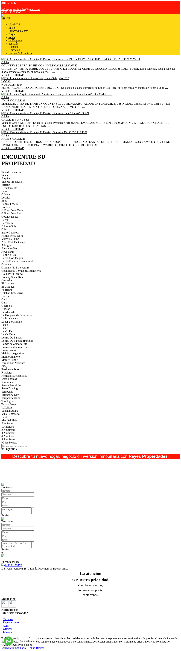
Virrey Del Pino (10, 238)
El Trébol (6, 289)
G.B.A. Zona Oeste (12, 210)
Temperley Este (10, 394)
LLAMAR (14, 24)
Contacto (13, 46)
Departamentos (11, 622)
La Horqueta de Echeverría (16, 315)
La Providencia (9, 318)
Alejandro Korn (10, 248)
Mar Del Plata (9, 420)
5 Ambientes (8, 439)
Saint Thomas (9, 378)
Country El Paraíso (12, 273)
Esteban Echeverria (12, 292)
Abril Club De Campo (13, 242)
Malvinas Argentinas (12, 353)
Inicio (11, 27)
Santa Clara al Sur (11, 385)
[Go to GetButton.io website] (8, 648)
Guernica (6, 305)
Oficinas (7, 628)
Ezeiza (5, 296)
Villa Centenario (10, 413)
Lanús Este (7, 331)
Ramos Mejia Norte (12, 235)
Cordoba (6, 207)
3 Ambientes (8, 432)
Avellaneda (7, 251)
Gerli (4, 299)
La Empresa (15, 40)
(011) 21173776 (13, 565)
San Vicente (8, 382)
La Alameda (8, 312)
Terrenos (8, 619)
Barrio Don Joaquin (12, 257)
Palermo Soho (9, 226)
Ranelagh (6, 372)
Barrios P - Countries (20, 53)
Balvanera (7, 222)
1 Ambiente (7, 426)
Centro (5, 417)
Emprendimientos (18, 30)
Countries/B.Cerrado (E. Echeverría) (21, 270)
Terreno (5, 184)
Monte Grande (9, 359)
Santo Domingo (10, 388)
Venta (11, 37)
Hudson (5, 308)
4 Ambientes (8, 436)
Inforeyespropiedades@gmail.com (20, 9)
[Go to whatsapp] (8, 641)
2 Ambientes (8, 429)
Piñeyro (5, 366)
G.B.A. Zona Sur (11, 213)
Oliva (4, 229)
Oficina (5, 194)
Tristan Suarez (9, 404)
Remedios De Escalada (14, 375)
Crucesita (6, 280)
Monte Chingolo (10, 356)
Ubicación (14, 49)
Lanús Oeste (8, 334)
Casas (6, 625)
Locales (5, 197)
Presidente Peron (10, 369)
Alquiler (13, 34)
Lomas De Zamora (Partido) (17, 340)
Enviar (5, 515)
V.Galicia (6, 407)
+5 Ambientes (9, 442)
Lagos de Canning (11, 321)
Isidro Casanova (10, 232)
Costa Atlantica (9, 216)
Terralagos (7, 401)
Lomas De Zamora (11, 337)
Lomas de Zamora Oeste (15, 347)
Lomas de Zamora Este (14, 343)
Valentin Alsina (9, 410)
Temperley (7, 391)
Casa (4, 191)
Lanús (4, 324)
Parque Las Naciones (13, 362)
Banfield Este (8, 254)
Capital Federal (9, 203)
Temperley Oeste (10, 397)
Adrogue (6, 245)
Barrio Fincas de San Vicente (17, 261)
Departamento (9, 187)
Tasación (13, 43)
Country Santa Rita (12, 277)
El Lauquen (7, 283)
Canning (6, 264)
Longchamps (8, 350)
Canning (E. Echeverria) (15, 267)
